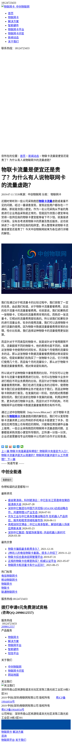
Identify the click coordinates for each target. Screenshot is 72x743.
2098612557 (8, 626)
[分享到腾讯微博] (14, 446)
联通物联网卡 (9, 591)
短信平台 (13, 653)
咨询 (4, 735)
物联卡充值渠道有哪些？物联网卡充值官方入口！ (35, 451)
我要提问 (7, 480)
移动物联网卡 (9, 579)
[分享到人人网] (18, 446)
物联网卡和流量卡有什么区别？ (27, 565)
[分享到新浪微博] (10, 446)
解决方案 (13, 21)
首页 (10, 13)
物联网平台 (14, 645)
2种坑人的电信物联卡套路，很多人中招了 (33, 553)
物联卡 (5, 587)
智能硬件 (13, 25)
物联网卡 (13, 17)
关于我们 (13, 41)
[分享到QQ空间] (6, 446)
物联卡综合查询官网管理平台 (25, 557)
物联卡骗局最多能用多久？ (24, 548)
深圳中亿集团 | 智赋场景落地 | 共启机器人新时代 (36, 532)
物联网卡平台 (16, 29)
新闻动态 (13, 37)
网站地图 (13, 674)
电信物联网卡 (9, 575)
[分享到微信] (22, 446)
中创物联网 (14, 666)
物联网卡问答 (16, 33)
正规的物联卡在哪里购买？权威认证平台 (32, 561)
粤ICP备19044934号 (12, 709)
